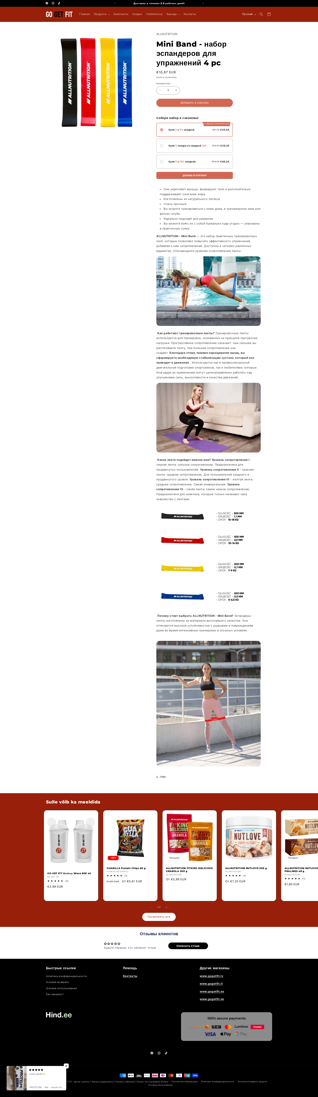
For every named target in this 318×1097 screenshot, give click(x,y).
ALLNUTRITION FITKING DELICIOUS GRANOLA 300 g (189, 870)
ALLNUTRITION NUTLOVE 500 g (246, 868)
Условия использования (61, 988)
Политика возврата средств (252, 1082)
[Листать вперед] (166, 907)
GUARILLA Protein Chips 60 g (126, 868)
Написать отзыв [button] (188, 945)
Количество (163, 83)
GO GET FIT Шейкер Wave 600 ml (69, 873)
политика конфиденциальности (66, 976)
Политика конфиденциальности (217, 1082)
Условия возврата (57, 982)
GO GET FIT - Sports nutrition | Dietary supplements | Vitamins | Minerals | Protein (102, 1082)
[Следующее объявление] (203, 3)
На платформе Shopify (156, 1082)
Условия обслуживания (161, 1085)
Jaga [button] (163, 776)
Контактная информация (185, 1082)
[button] (101, 14)
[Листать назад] (151, 907)
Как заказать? (55, 994)
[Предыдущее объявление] (114, 3)
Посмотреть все (159, 916)
